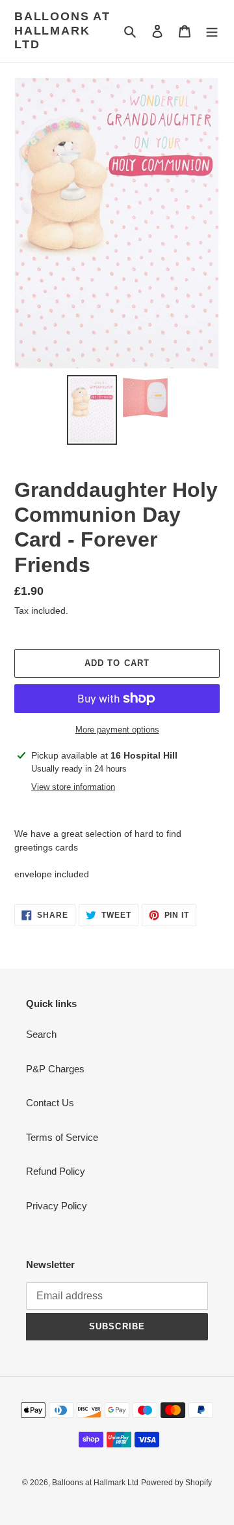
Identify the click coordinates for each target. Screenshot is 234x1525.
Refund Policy (55, 1171)
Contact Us (50, 1102)
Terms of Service (62, 1137)
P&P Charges (55, 1068)
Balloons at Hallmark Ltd (62, 30)
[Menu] (212, 31)
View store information (73, 787)
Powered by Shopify (176, 1482)
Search (41, 1034)
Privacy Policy (56, 1205)
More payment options (117, 729)
